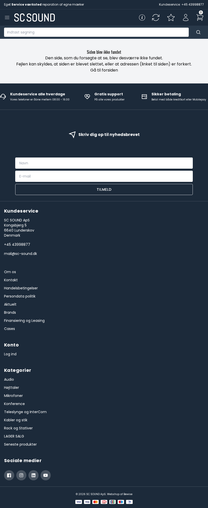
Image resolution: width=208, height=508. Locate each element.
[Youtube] (46, 475)
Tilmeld (104, 189)
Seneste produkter (20, 444)
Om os (10, 271)
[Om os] (142, 17)
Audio (9, 379)
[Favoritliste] (171, 17)
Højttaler (11, 387)
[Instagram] (21, 475)
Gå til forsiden (104, 70)
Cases (9, 328)
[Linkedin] (33, 475)
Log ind (10, 354)
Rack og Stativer (18, 428)
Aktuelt (10, 304)
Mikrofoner (13, 395)
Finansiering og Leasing (24, 320)
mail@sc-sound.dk (20, 253)
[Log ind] (186, 17)
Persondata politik (20, 296)
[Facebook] (9, 475)
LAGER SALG (14, 436)
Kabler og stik (15, 420)
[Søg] (198, 32)
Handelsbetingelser (21, 288)
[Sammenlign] (155, 17)
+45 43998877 (17, 244)
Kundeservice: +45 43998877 (181, 4)
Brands (10, 312)
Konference (14, 403)
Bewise (128, 494)
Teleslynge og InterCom (25, 411)
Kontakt (11, 280)
